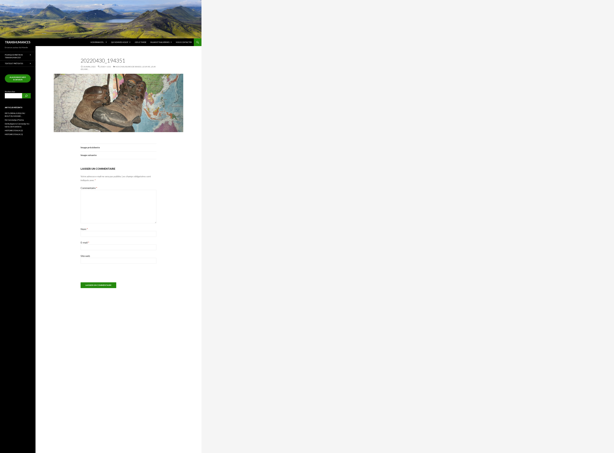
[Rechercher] (26, 95)
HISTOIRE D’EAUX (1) (14, 134)
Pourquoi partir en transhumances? (14, 56)
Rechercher (10, 91)
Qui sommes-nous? (119, 42)
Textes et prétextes (14, 63)
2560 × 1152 (105, 66)
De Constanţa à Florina (14, 120)
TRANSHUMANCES (17, 42)
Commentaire (89, 187)
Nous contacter (184, 42)
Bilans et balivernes (159, 42)
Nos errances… (98, 42)
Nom (84, 228)
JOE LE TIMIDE (140, 42)
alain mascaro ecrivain (18, 78)
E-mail (85, 242)
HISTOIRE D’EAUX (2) (14, 130)
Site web (85, 255)
